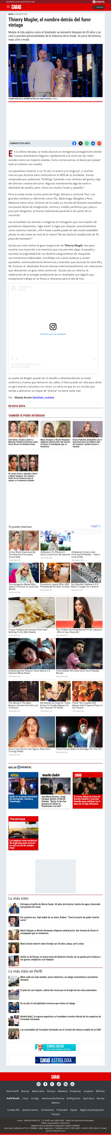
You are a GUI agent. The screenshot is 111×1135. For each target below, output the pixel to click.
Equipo (73, 1109)
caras (88, 775)
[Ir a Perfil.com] (99, 2)
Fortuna (51, 1091)
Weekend (62, 1091)
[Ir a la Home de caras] (16, 8)
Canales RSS (13, 1109)
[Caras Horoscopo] (55, 1062)
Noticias (25, 1091)
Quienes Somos (30, 1109)
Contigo (35, 1098)
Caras (25, 1098)
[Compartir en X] (81, 143)
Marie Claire (38, 1091)
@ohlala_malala (43, 397)
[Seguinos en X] (52, 1084)
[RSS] (66, 1084)
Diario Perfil (12, 1091)
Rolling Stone (73, 1098)
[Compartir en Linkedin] (93, 143)
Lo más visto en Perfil (25, 971)
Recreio (101, 1098)
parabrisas (23, 820)
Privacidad (62, 1109)
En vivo (100, 7)
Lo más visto (18, 898)
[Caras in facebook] (45, 1084)
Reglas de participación (92, 1109)
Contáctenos (47, 1109)
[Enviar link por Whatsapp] (87, 143)
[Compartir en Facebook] (74, 143)
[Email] (99, 143)
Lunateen (88, 1091)
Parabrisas (75, 1091)
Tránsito (55, 1114)
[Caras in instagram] (39, 1084)
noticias (23, 775)
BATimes (100, 1091)
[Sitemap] (72, 1084)
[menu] (8, 7)
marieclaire (55, 775)
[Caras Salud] (55, 1050)
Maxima (56, 1102)
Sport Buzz (88, 1098)
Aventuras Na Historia (53, 1098)
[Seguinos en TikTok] (59, 1084)
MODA (10, 14)
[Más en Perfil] (24, 768)
